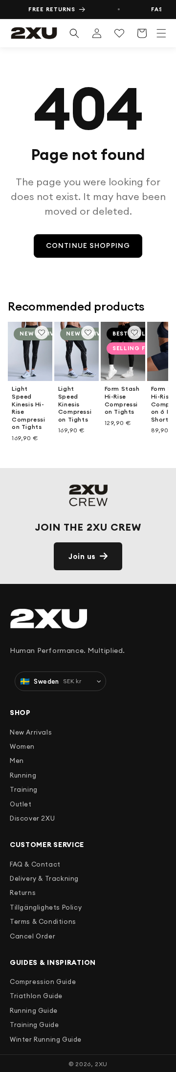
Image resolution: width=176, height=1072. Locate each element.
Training (24, 789)
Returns (23, 892)
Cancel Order (32, 936)
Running (23, 775)
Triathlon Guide (36, 996)
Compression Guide (43, 981)
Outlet (21, 804)
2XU (101, 1064)
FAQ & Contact (35, 864)
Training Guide (34, 1024)
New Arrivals (31, 732)
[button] (161, 33)
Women (22, 746)
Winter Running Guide (46, 1039)
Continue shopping (88, 245)
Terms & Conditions (43, 921)
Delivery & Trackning (44, 878)
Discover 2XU (32, 818)
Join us (82, 556)
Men (17, 760)
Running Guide (34, 1010)
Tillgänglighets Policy (46, 907)
